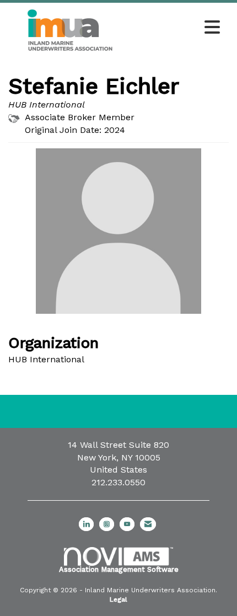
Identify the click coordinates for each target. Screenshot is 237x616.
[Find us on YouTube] (127, 524)
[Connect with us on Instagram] (106, 524)
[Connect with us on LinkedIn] (86, 524)
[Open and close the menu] (178, 28)
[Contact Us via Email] (148, 524)
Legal (118, 599)
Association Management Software (119, 569)
